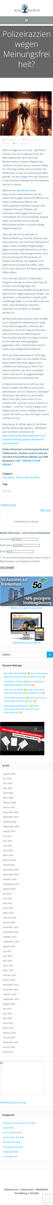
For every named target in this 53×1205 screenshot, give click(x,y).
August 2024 (9, 888)
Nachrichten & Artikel (28, 477)
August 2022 (9, 1003)
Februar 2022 (9, 1032)
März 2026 (8, 797)
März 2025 (8, 855)
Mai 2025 (7, 845)
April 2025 (8, 850)
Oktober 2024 (9, 879)
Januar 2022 (9, 1037)
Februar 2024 (9, 917)
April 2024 (8, 908)
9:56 (7, 143)
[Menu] (26, 20)
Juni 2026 (7, 783)
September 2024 (11, 884)
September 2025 (11, 826)
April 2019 (8, 1051)
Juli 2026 (7, 778)
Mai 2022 (7, 1018)
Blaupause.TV (12, 139)
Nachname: (6, 545)
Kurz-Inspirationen (12, 1132)
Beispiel (25, 190)
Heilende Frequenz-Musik (27, 642)
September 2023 (11, 941)
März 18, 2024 (32, 139)
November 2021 (11, 1042)
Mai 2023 (7, 960)
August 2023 (9, 946)
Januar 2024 (9, 922)
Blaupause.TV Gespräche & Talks (19, 1123)
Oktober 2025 (9, 821)
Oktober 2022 (9, 994)
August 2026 (9, 773)
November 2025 (11, 816)
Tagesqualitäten (11, 1151)
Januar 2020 (9, 1047)
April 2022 (8, 1023)
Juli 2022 (7, 1008)
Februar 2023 (9, 975)
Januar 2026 (9, 807)
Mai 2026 (7, 788)
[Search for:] (23, 655)
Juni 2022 (7, 1013)
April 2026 (8, 792)
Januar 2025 (9, 864)
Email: (3, 551)
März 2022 (8, 1027)
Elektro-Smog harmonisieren (27, 608)
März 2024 (8, 912)
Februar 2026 (9, 802)
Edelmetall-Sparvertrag (13, 1102)
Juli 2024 (7, 893)
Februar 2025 (9, 860)
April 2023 (8, 965)
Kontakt (34, 1193)
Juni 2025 (7, 840)
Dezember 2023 (11, 927)
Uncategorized (10, 1156)
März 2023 (8, 970)
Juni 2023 (7, 956)
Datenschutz (11, 1189)
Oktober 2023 (9, 936)
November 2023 (11, 932)
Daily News (8, 477)
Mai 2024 (7, 903)
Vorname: (6, 539)
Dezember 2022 (11, 984)
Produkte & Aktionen (13, 1147)
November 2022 (11, 989)
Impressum (27, 1189)
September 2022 (11, 999)
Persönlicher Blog (11, 1142)
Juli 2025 (7, 836)
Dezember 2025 (11, 812)
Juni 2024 (7, 898)
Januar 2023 (9, 979)
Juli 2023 (7, 951)
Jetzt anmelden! (7, 568)
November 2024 (11, 874)
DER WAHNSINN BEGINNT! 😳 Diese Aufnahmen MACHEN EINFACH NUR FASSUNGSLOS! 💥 (21, 709)
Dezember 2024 (11, 869)
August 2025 (9, 831)
